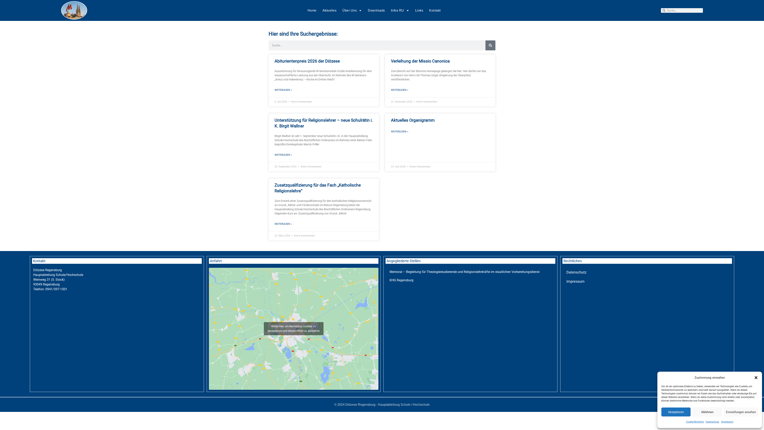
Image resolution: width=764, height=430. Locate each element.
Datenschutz (712, 421)
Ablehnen (707, 412)
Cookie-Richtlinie (695, 421)
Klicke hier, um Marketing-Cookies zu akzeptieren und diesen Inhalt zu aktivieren (294, 328)
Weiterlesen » (283, 90)
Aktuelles (330, 10)
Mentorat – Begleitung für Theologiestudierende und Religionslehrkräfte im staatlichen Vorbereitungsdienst (465, 272)
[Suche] (490, 45)
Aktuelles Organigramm (413, 120)
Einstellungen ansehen (741, 412)
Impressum (727, 421)
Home (312, 10)
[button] (756, 378)
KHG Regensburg (401, 280)
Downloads (376, 10)
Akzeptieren (676, 412)
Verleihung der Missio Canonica (420, 61)
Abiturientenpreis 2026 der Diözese (307, 61)
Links (419, 10)
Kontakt (435, 10)
